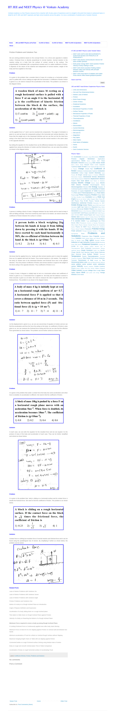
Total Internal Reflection (98, 258)
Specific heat (80, 252)
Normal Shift (97, 217)
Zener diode (80, 274)
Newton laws (75, 217)
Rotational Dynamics (79, 104)
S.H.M (73, 246)
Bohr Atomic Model (99, 163)
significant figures (75, 250)
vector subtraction (99, 264)
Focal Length (75, 195)
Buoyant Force (89, 164)
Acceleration (77, 157)
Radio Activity (85, 238)
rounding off (102, 244)
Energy (94, 187)
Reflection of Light (77, 242)
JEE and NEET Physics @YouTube (25, 42)
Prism (82, 233)
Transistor (74, 260)
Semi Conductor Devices (81, 149)
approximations (75, 160)
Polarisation (88, 229)
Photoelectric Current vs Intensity (89, 223)
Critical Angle (83, 173)
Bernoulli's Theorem (77, 163)
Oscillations (76, 121)
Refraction (86, 242)
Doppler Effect (75, 180)
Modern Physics (89, 209)
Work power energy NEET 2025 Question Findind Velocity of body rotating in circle (88, 64)
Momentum (74, 211)
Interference (75, 203)
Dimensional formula (90, 177)
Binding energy (88, 162)
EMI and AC (77, 133)
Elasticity (74, 183)
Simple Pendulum (87, 250)
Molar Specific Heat (100, 209)
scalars (91, 246)
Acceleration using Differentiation (90, 157)
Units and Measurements (94, 262)
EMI (90, 187)
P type (87, 221)
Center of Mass (78, 101)
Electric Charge (84, 183)
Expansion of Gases (98, 189)
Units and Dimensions (80, 90)
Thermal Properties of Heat (81, 116)
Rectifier (103, 240)
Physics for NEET (81, 226)
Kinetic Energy (76, 205)
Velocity (80, 266)
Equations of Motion (82, 189)
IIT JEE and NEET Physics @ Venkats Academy (38, 7)
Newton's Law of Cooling (86, 217)
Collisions (80, 171)
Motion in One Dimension (85, 211)
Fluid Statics (101, 193)
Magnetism (76, 135)
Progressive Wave (87, 236)
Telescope (102, 254)
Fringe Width (101, 195)
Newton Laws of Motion (80, 94)
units (85, 262)
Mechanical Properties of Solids (83, 109)
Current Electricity (78, 128)
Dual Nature (85, 181)
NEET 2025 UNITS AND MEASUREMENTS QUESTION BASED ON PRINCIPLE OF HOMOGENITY (87, 55)
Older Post (64, 701)
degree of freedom (93, 175)
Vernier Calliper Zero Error (83, 268)
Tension (84, 256)
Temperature (76, 256)
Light (78, 207)
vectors (73, 266)
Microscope (80, 209)
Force (81, 195)
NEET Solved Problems (99, 215)
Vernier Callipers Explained (98, 268)
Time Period (87, 258)
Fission (95, 193)
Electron (85, 187)
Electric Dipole (95, 183)
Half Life (95, 197)
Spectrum (87, 252)
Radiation (78, 238)
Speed (92, 252)
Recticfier (97, 240)
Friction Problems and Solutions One (20, 601)
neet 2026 (92, 213)
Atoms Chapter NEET (93, 160)
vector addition (76, 264)
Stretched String (81, 254)
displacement (95, 178)
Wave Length (97, 270)
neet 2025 (74, 213)
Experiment (101, 191)
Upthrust (103, 262)
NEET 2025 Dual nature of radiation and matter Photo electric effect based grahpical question (87, 74)
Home (11, 42)
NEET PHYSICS (75, 215)
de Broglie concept (81, 175)
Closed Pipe (89, 168)
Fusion (83, 197)
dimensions (101, 177)
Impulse (102, 201)
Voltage (90, 270)
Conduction (101, 171)
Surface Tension (78, 111)
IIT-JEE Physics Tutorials (91, 201)
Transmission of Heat (85, 260)
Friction (28, 656)
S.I (77, 246)
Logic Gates (84, 207)
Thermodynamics (78, 118)
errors (90, 189)
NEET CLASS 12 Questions (92, 42)
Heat (99, 197)
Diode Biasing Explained (77, 178)
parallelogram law (95, 221)
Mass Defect (101, 207)
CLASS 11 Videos (44, 42)
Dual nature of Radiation (80, 142)
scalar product (84, 246)
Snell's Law (96, 250)
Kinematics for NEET (99, 203)
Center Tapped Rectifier (93, 166)
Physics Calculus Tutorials (85, 225)
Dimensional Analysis (76, 176)
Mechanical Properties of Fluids (83, 113)
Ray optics (89, 240)
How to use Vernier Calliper (83, 199)
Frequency (87, 195)
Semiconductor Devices (98, 248)
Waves (75, 123)
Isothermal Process (86, 203)
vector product (87, 264)
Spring (96, 252)
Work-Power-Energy (79, 99)
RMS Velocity (78, 244)
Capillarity (74, 166)
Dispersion (87, 178)
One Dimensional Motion (80, 219)
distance (102, 178)
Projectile (96, 236)
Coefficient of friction (20, 656)
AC (72, 157)
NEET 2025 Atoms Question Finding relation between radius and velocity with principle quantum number (87, 69)
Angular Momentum (87, 159)
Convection (74, 173)
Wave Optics (77, 140)
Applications (101, 159)
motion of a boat (96, 211)
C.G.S (96, 164)
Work (83, 272)
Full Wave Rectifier (76, 197)
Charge (81, 169)
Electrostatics (77, 125)
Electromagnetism (78, 130)
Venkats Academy (88, 266)
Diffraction (102, 175)
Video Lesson (76, 270)
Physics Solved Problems (77, 229)
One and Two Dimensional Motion (83, 92)
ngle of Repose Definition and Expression (23, 608)
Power (73, 231)
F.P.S (72, 193)
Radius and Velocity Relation (97, 238)
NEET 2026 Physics (100, 213)
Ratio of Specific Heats (77, 240)
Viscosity (84, 270)
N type (103, 211)
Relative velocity (94, 242)
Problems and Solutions (37, 656)
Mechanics (74, 209)
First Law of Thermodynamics (83, 193)
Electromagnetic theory (97, 184)
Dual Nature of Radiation (97, 180)
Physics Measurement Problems (96, 226)
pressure (79, 231)
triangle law (97, 260)
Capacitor (102, 164)
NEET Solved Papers (86, 215)
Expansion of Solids (91, 191)
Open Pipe (94, 219)
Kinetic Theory (87, 205)
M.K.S (89, 207)
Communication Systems (90, 171)
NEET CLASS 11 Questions (73, 42)
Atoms (75, 144)
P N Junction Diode (78, 221)
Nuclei (75, 147)
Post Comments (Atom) (25, 704)
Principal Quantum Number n (90, 231)
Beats (103, 160)
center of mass (82, 166)
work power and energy (92, 272)
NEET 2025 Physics (83, 213)
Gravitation (76, 106)
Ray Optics (76, 137)
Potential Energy (98, 229)
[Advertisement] (57, 30)
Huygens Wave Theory (96, 199)
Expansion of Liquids (77, 191)
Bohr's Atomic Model (77, 164)
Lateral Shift (95, 205)
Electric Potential (82, 185)
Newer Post (13, 701)
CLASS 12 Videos (57, 42)
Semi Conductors (86, 248)
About (11, 45)
